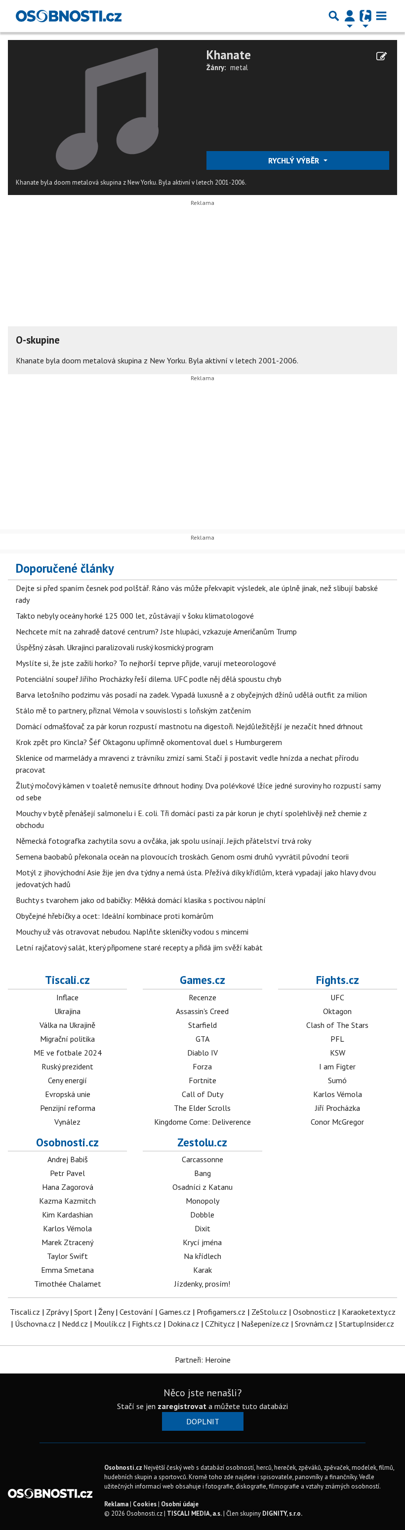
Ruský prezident (67, 1066)
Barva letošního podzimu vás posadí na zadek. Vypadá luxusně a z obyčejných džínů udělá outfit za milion (191, 695)
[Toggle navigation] (381, 16)
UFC (337, 997)
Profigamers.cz (221, 1312)
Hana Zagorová (67, 1187)
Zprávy (57, 1312)
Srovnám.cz (314, 1324)
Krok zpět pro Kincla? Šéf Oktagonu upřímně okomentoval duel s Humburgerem (149, 742)
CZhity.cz (220, 1324)
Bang (202, 1173)
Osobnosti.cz (67, 1142)
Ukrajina (67, 1011)
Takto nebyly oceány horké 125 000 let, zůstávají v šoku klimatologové (135, 616)
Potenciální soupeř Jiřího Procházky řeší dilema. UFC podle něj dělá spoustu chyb (149, 679)
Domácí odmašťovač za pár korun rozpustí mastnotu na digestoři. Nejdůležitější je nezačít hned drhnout (189, 726)
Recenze (202, 997)
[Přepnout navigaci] (350, 16)
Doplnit (202, 1421)
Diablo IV (202, 1053)
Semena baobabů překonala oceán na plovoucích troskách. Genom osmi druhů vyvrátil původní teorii (182, 857)
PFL (337, 1039)
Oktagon (337, 1011)
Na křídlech (202, 1256)
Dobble (202, 1214)
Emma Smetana (67, 1270)
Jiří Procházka (337, 1108)
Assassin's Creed (202, 1011)
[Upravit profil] (381, 56)
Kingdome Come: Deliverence (202, 1122)
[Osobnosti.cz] (69, 16)
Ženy (106, 1312)
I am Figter (337, 1066)
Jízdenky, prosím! (202, 1284)
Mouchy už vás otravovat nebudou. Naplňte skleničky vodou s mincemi (132, 932)
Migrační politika (67, 1039)
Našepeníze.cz (265, 1324)
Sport (83, 1312)
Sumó (337, 1080)
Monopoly (202, 1201)
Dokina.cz (183, 1324)
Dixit (202, 1228)
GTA (202, 1039)
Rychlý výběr (294, 160)
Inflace (67, 997)
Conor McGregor (337, 1122)
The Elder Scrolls (202, 1108)
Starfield (202, 1025)
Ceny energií (67, 1080)
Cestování (136, 1312)
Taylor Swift (67, 1256)
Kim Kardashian (67, 1214)
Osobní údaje (180, 1504)
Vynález (67, 1122)
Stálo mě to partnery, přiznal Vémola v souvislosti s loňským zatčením (133, 710)
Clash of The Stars (337, 1025)
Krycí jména (202, 1242)
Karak (202, 1270)
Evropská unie (67, 1094)
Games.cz (202, 980)
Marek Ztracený (67, 1242)
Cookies (145, 1504)
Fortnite (202, 1080)
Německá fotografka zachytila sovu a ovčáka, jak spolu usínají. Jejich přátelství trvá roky (163, 841)
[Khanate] (107, 108)
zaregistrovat (182, 1406)
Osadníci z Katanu (202, 1187)
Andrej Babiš (67, 1159)
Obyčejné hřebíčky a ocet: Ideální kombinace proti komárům (114, 916)
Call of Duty (202, 1094)
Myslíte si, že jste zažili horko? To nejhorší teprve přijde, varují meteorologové (146, 663)
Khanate (228, 55)
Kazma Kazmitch (67, 1201)
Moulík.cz (110, 1324)
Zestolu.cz (202, 1142)
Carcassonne (202, 1159)
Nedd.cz (75, 1324)
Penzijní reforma (67, 1108)
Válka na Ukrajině (67, 1025)
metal (239, 67)
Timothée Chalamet (67, 1284)
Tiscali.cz (67, 980)
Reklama (116, 1504)
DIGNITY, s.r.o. (282, 1513)
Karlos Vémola (337, 1094)
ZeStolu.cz (269, 1312)
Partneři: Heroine (203, 1360)
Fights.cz (337, 980)
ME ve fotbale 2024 (68, 1053)
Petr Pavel (67, 1173)
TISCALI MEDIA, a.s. (194, 1513)
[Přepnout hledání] (334, 16)
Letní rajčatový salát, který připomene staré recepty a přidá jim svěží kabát (139, 947)
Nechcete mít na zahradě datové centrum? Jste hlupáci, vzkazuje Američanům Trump (156, 631)
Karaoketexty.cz (369, 1312)
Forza (202, 1066)
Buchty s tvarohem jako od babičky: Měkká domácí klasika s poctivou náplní (141, 900)
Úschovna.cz (35, 1324)
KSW (337, 1053)
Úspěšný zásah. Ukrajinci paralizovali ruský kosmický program (114, 647)
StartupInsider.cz (366, 1324)
